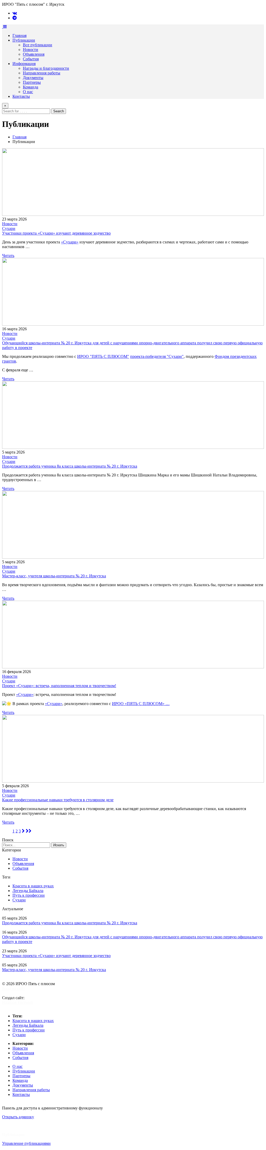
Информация (24, 63)
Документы (33, 77)
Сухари (8, 228)
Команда (30, 87)
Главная (19, 35)
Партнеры (32, 82)
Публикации (23, 40)
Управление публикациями (26, 1143)
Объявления (33, 54)
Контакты (21, 96)
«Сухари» (69, 242)
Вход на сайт (13, 988)
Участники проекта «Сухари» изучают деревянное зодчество (56, 233)
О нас (28, 91)
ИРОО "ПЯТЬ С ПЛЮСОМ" (103, 356)
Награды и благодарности (46, 68)
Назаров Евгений (17, 1002)
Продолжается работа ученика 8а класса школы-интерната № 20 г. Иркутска (69, 466)
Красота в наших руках (33, 886)
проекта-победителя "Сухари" (157, 356)
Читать (8, 255)
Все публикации (37, 45)
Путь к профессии (28, 895)
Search (58, 111)
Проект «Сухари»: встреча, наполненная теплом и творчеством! (59, 685)
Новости (30, 49)
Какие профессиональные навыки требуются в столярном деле (58, 800)
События (31, 59)
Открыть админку (18, 1117)
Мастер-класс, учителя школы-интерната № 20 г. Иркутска (54, 576)
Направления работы (41, 73)
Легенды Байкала (27, 890)
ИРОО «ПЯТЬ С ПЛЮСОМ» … (141, 703)
